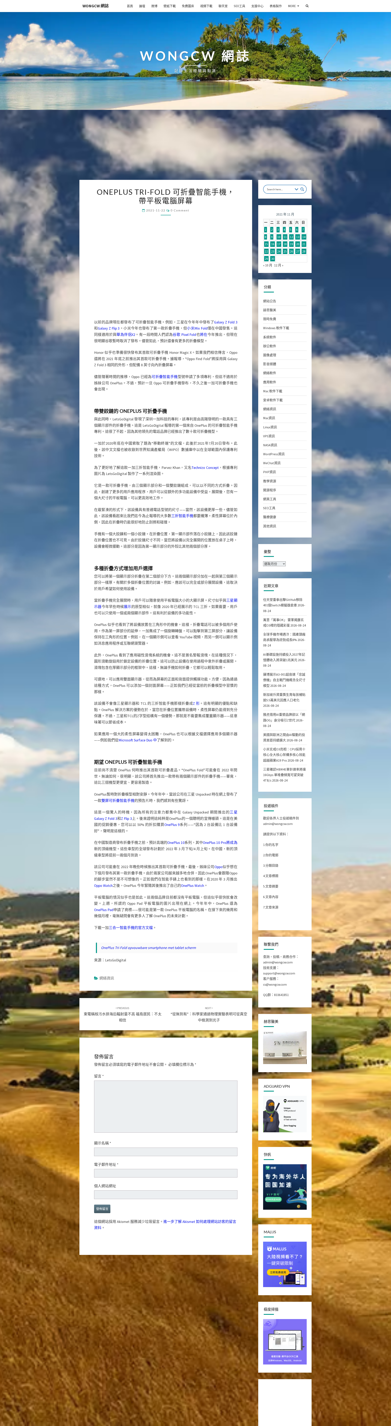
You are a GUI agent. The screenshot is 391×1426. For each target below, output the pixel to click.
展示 (127, 790)
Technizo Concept (205, 554)
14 (303, 237)
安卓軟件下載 (273, 400)
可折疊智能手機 (165, 376)
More (292, 6)
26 (291, 251)
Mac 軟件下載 (272, 391)
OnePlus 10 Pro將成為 (220, 1115)
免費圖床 (188, 6)
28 (303, 251)
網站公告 (269, 301)
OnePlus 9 (172, 1097)
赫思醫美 (269, 310)
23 (272, 251)
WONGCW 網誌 (95, 5)
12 (291, 237)
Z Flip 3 (126, 1091)
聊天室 (223, 6)
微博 (154, 6)
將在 (204, 334)
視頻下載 (206, 6)
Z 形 (196, 887)
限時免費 (269, 319)
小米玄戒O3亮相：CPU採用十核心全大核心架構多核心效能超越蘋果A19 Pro (284, 754)
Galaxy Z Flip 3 (109, 328)
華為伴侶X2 (125, 334)
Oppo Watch (103, 1158)
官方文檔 (145, 1200)
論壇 (142, 6)
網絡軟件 (269, 373)
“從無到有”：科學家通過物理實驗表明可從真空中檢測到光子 (209, 1379)
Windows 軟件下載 (276, 328)
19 (291, 244)
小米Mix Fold (197, 328)
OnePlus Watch (192, 1158)
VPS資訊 (269, 436)
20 (297, 244)
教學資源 (269, 481)
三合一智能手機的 (123, 1200)
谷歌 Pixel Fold (184, 334)
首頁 (130, 6)
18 (285, 244)
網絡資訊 (106, 1343)
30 (272, 259)
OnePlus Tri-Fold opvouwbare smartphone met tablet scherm (148, 1312)
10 (278, 237)
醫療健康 (269, 517)
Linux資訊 (270, 427)
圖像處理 (269, 355)
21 (303, 244)
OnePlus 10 (176, 1115)
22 (266, 251)
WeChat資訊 (272, 463)
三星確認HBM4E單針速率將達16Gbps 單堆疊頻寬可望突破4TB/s (284, 774)
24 (278, 251)
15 (266, 244)
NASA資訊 (270, 445)
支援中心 (257, 6)
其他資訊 (269, 526)
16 (272, 244)
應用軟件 (269, 382)
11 (285, 237)
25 (285, 251)
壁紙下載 (170, 6)
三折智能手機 (182, 602)
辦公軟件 (269, 346)
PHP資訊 (269, 472)
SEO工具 (239, 6)
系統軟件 (269, 337)
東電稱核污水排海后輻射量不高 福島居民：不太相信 (122, 1379)
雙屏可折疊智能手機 (117, 1073)
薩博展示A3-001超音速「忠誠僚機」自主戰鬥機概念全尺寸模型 (284, 679)
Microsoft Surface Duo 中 (138, 924)
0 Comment (180, 210)
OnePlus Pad (103, 1182)
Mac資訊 (269, 418)
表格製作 (276, 6)
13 (297, 237)
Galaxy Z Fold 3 (225, 322)
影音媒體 (269, 364)
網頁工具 (269, 499)
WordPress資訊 (274, 454)
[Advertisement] (195, 149)
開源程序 (269, 490)
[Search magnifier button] (302, 189)
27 (297, 251)
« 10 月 (267, 265)
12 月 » (278, 265)
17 (278, 244)
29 (266, 259)
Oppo (218, 1139)
